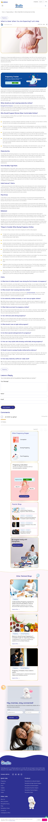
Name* (2, 393)
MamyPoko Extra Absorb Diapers (32, 781)
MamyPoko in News (5, 808)
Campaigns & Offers (5, 812)
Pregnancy (4, 17)
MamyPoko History (5, 803)
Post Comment (6, 407)
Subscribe (11, 717)
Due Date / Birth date (29, 709)
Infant (2, 785)
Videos (2, 792)
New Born (3, 783)
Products (3, 790)
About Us (3, 799)
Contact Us (3, 810)
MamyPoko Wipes (29, 792)
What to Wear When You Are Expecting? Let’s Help (25, 12)
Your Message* (5, 381)
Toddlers (3, 787)
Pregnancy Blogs (9, 12)
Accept (44, 819)
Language (36, 1)
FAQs (2, 806)
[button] (45, 5)
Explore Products (17, 545)
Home (3, 12)
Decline (39, 819)
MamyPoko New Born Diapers (31, 787)
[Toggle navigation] (2, 5)
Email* (2, 399)
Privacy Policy (12, 820)
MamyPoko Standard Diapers (31, 785)
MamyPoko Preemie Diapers (31, 790)
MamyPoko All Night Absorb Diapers (33, 783)
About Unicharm (4, 801)
